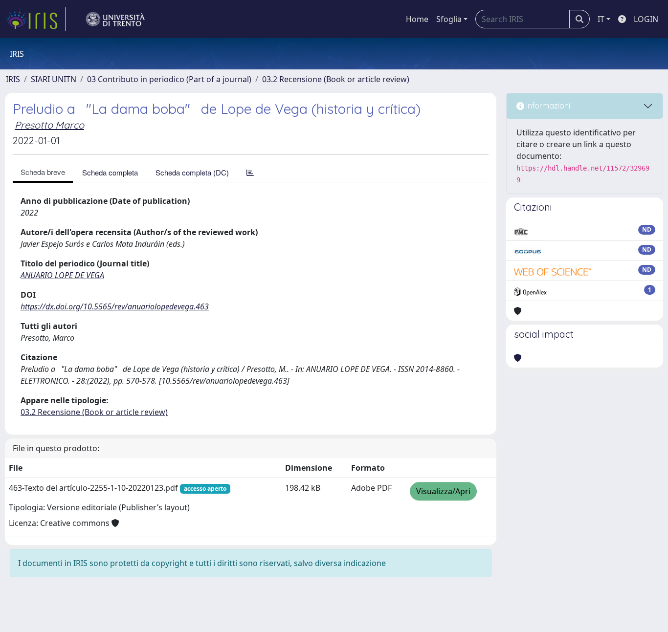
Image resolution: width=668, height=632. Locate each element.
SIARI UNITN (53, 79)
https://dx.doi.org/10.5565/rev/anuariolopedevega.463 (115, 306)
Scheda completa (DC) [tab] (192, 172)
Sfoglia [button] (449, 19)
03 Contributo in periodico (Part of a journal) (169, 79)
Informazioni (547, 105)
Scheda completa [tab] (110, 172)
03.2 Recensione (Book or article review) (335, 79)
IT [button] (601, 19)
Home (417, 19)
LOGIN (646, 19)
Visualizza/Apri (443, 491)
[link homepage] (36, 19)
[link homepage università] (115, 19)
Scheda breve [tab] (43, 172)
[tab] (250, 172)
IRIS (13, 79)
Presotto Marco (49, 125)
